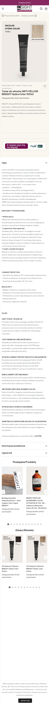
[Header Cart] (46, 8)
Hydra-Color (27, 85)
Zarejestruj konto (25, 3)
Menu (3, 9)
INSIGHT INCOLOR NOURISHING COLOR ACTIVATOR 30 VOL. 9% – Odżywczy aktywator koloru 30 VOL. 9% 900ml (36, 503)
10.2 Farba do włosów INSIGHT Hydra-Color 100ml (35, 568)
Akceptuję (25, 700)
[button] (3, 492)
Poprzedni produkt (12, 16)
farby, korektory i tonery (11, 85)
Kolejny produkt (28, 16)
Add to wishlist (44, 86)
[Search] (41, 8)
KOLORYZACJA (7, 88)
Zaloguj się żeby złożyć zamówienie (15, 98)
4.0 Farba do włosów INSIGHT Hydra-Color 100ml (10, 568)
